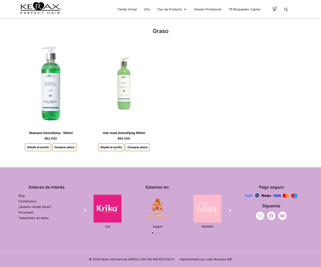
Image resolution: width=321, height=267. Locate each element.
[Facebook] (271, 216)
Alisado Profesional (207, 9)
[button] (85, 210)
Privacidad (25, 212)
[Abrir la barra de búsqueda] (286, 9)
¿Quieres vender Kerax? (34, 207)
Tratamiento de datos (33, 218)
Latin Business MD (219, 259)
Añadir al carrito (38, 147)
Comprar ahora (64, 147)
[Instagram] (260, 216)
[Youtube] (282, 216)
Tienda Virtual (127, 9)
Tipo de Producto (169, 9)
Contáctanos (27, 201)
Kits (147, 9)
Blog (21, 196)
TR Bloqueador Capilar (244, 9)
